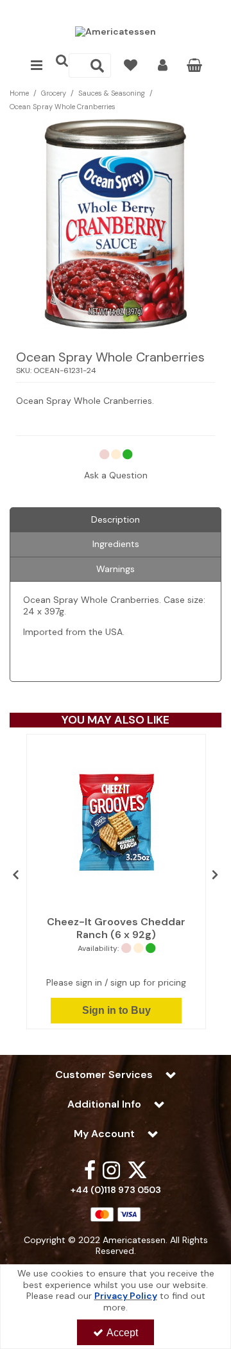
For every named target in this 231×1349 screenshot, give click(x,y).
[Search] (97, 65)
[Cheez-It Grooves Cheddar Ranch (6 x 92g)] (116, 822)
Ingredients (115, 544)
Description (115, 519)
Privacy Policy (125, 1295)
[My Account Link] (162, 65)
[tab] (115, 520)
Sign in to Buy (116, 1010)
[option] (115, 224)
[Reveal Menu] (36, 65)
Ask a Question (116, 475)
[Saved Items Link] (130, 65)
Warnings (115, 569)
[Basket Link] (194, 67)
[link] (89, 1169)
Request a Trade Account (116, 10)
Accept (122, 1332)
